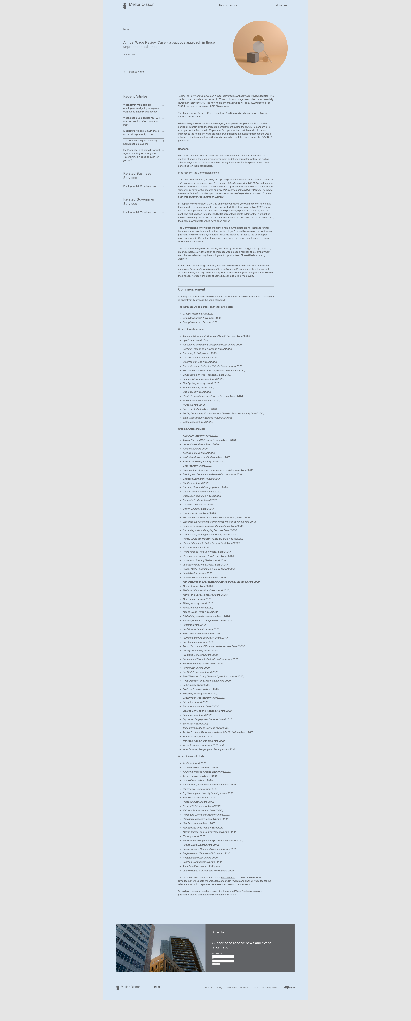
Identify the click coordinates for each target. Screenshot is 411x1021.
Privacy (219, 988)
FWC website (228, 877)
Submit (216, 964)
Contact (208, 988)
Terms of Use (231, 988)
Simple (274, 988)
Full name (217, 954)
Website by (267, 988)
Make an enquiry (228, 5)
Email (215, 958)
